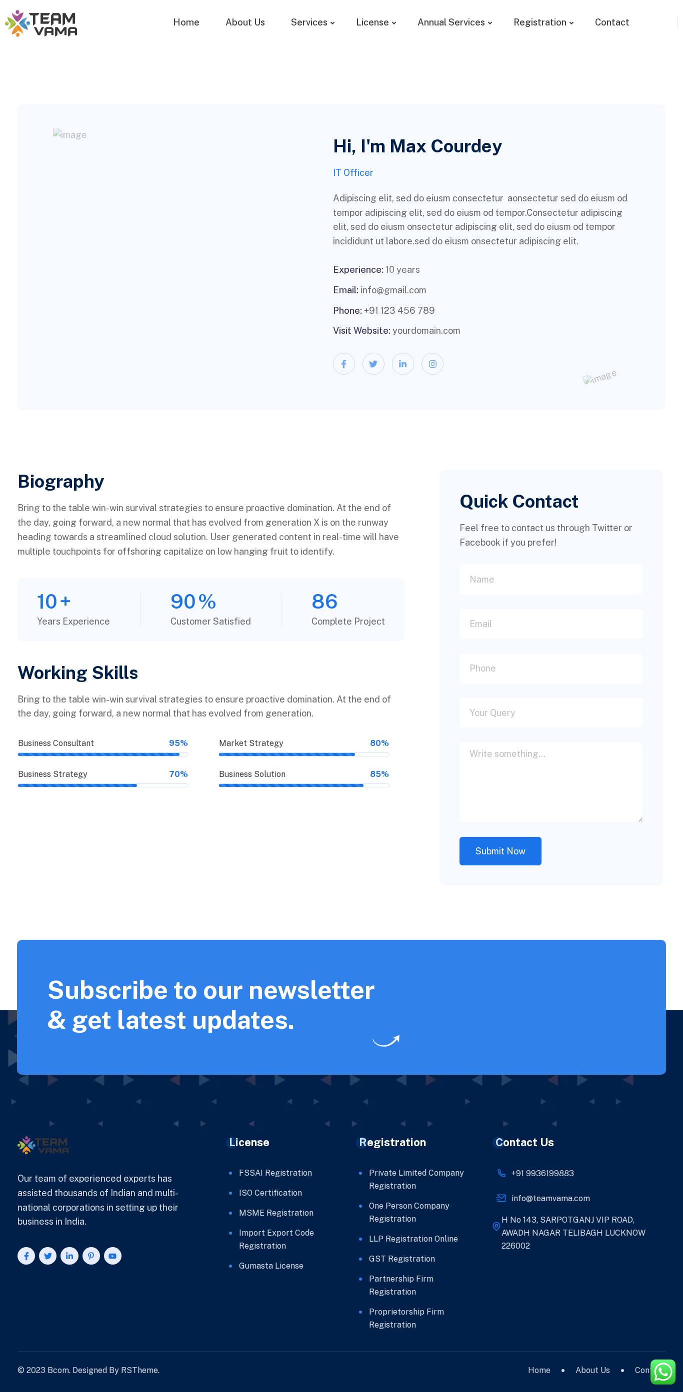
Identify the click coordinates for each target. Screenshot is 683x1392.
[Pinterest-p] (91, 1256)
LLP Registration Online (413, 1239)
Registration (540, 22)
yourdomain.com (426, 330)
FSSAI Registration (275, 1173)
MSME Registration (276, 1213)
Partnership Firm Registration (401, 1285)
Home (186, 22)
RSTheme (139, 1370)
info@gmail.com (393, 290)
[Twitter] (373, 364)
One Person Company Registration (409, 1212)
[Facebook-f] (344, 364)
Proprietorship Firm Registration (406, 1318)
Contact (612, 22)
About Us (245, 22)
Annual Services (451, 22)
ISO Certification (270, 1193)
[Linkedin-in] (403, 364)
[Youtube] (113, 1256)
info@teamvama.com (551, 1198)
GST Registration (402, 1259)
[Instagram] (433, 364)
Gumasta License (271, 1266)
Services (309, 22)
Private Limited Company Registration (416, 1179)
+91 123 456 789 (399, 310)
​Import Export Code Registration (276, 1239)
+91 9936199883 (543, 1173)
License (372, 22)
